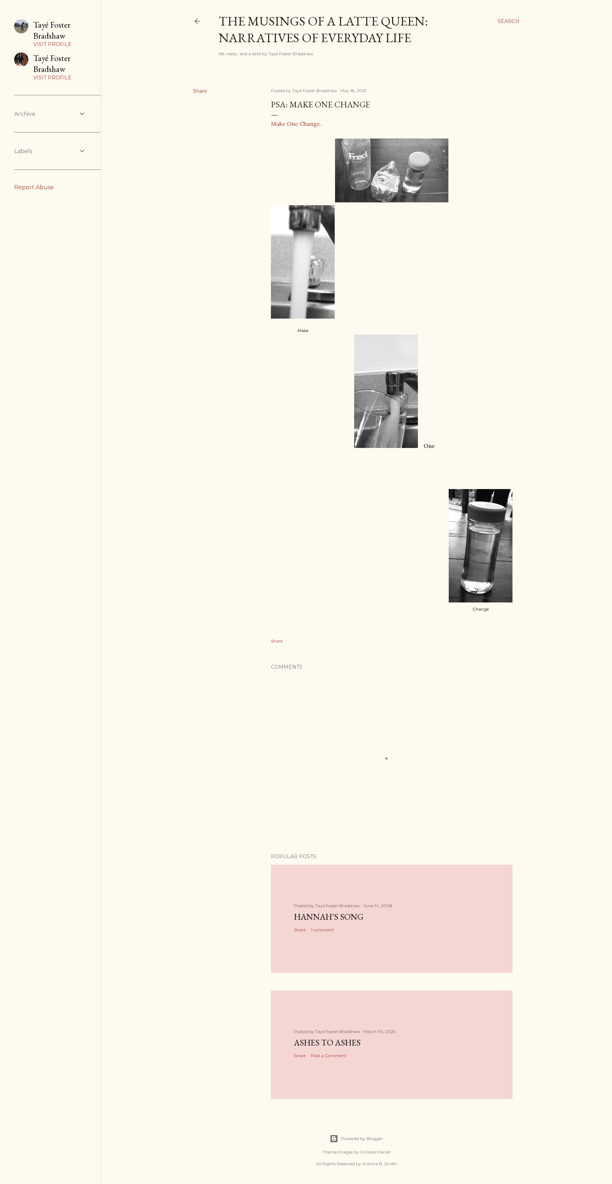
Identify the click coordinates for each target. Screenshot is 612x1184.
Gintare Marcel (375, 1152)
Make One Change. (296, 123)
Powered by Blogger (362, 1138)
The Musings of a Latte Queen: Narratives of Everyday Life (323, 29)
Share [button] (200, 91)
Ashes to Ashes (327, 1042)
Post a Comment (328, 1055)
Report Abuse (34, 187)
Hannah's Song (328, 916)
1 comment (322, 929)
